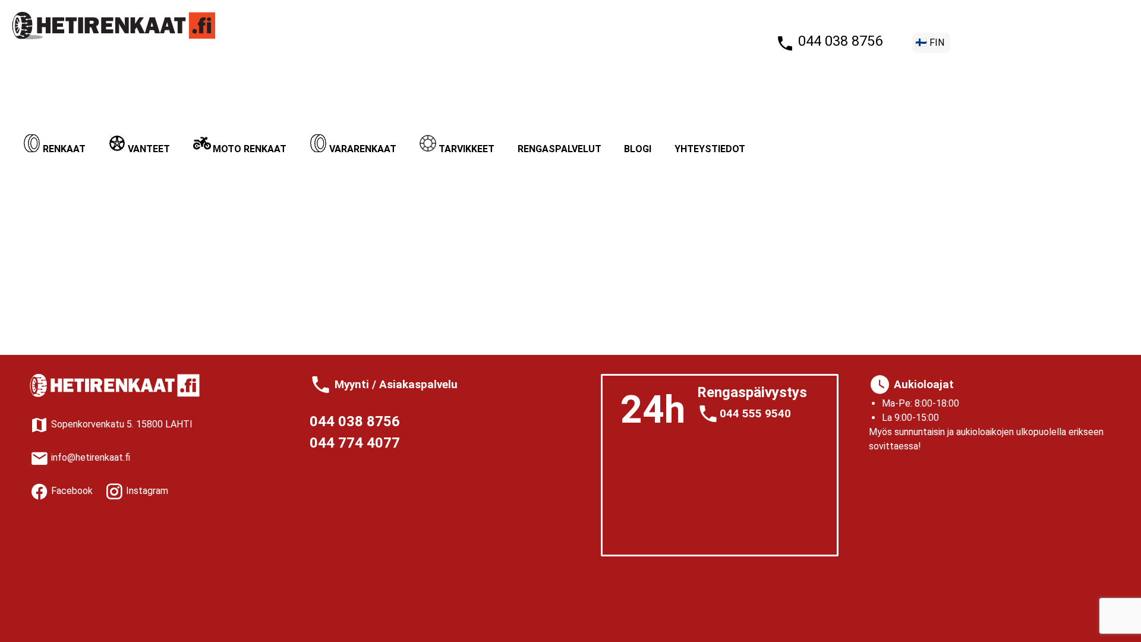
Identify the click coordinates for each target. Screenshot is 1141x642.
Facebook (71, 490)
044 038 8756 (838, 41)
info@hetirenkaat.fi (89, 457)
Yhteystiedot (709, 149)
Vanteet (149, 149)
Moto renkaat (249, 149)
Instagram (146, 490)
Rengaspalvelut (559, 149)
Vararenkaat (362, 149)
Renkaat (64, 149)
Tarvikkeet (466, 149)
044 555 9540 (755, 413)
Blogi (637, 149)
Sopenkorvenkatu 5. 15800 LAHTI (121, 424)
